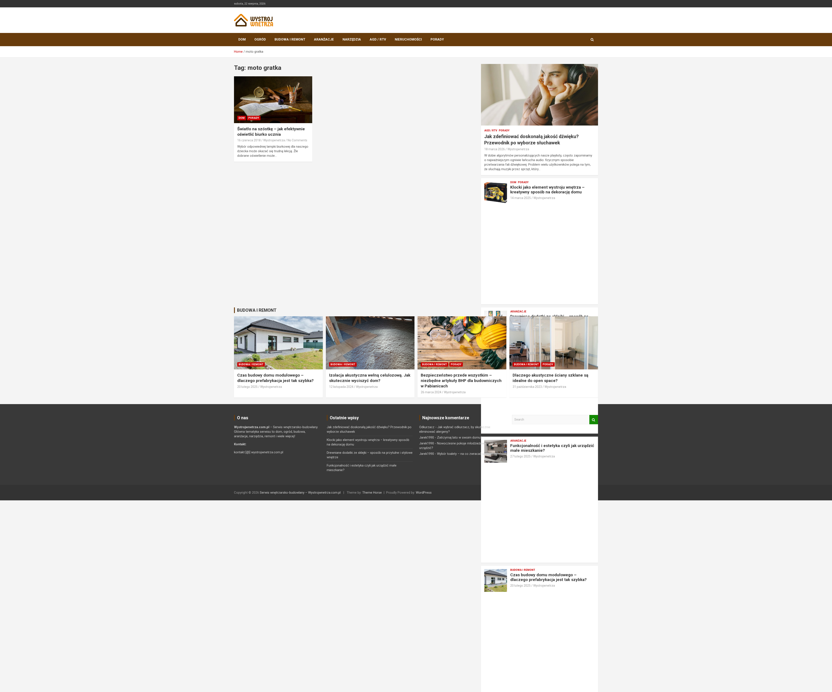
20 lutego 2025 (520, 585)
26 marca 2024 (431, 392)
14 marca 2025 (520, 198)
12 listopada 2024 (341, 386)
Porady (437, 39)
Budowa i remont (290, 39)
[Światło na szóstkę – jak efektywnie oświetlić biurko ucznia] (273, 99)
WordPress (424, 493)
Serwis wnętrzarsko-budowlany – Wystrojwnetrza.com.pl (300, 493)
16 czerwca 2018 (249, 140)
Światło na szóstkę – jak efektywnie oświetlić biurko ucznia (271, 131)
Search (593, 419)
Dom (242, 39)
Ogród (260, 39)
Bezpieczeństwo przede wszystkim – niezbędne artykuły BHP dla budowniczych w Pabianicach (461, 380)
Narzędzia (352, 39)
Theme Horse (372, 493)
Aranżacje (324, 39)
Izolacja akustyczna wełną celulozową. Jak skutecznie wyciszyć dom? (369, 378)
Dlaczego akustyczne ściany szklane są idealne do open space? (550, 378)
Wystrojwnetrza (274, 140)
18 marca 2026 (494, 149)
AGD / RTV (378, 39)
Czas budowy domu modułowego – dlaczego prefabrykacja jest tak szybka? (548, 577)
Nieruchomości (408, 39)
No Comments (297, 140)
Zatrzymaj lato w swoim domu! (459, 437)
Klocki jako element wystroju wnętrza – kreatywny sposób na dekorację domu (547, 190)
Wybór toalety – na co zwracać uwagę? (465, 454)
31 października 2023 (527, 386)
